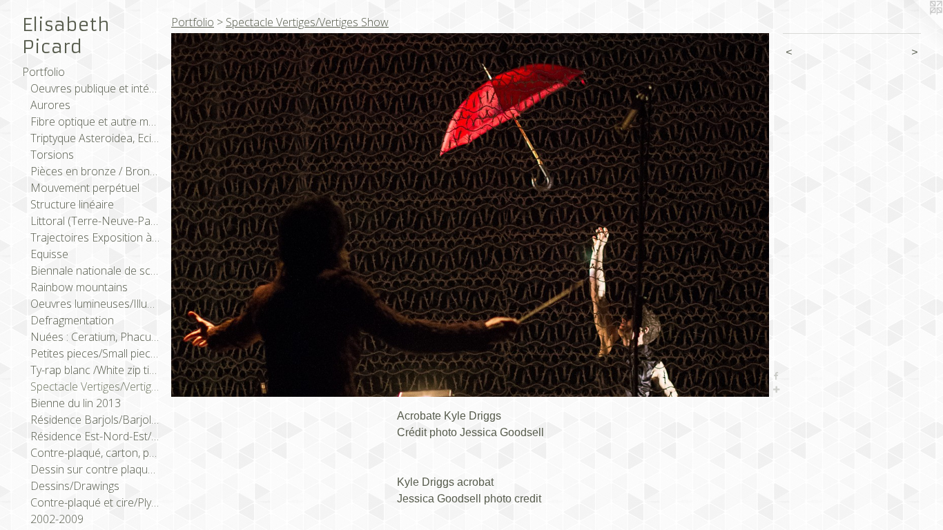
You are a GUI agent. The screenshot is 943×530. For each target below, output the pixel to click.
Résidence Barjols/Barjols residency (95, 419)
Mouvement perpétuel (84, 187)
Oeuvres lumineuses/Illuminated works (95, 303)
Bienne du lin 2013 (75, 403)
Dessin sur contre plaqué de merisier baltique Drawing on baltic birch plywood (95, 469)
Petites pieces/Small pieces (95, 353)
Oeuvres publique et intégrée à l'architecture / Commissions (95, 88)
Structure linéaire (72, 204)
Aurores (50, 104)
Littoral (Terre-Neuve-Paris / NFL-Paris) (95, 220)
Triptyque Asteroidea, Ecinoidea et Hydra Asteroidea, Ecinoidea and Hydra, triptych (95, 138)
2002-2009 (57, 519)
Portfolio (43, 71)
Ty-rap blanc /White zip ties (95, 369)
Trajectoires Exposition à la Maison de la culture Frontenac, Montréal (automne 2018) (95, 237)
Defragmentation (72, 320)
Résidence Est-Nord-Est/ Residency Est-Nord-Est (95, 436)
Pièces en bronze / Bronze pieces (95, 171)
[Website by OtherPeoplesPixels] (915, 27)
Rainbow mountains (79, 287)
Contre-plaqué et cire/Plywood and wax (95, 502)
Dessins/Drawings (74, 485)
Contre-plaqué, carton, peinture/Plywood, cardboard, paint (95, 452)
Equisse (49, 254)
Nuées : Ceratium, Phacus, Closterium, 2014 (95, 336)
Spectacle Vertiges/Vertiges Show (95, 386)
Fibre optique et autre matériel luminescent (95, 121)
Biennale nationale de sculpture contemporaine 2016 (95, 270)
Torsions (52, 154)
